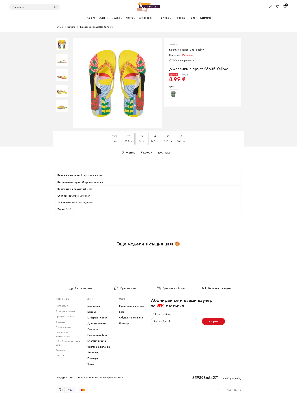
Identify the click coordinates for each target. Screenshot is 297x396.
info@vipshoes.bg (232, 378)
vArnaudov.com (234, 389)
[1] (55, 7)
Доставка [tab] (164, 152)
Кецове (91, 312)
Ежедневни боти (97, 335)
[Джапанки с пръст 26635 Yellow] (117, 83)
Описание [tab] (128, 152)
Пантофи (164, 18)
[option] (62, 45)
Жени (102, 18)
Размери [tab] (146, 152)
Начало (91, 18)
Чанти (129, 18)
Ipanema (71, 26)
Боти (122, 312)
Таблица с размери (183, 60)
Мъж (167, 314)
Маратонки (94, 306)
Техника (180, 18)
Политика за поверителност (63, 334)
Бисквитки (61, 350)
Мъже (116, 18)
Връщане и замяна (65, 311)
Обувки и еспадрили (131, 317)
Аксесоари (145, 18)
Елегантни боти (96, 341)
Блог (193, 18)
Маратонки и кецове (131, 306)
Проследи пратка (65, 316)
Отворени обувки (97, 317)
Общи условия (63, 327)
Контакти (205, 18)
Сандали (92, 329)
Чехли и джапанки (98, 347)
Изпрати (213, 321)
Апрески (92, 352)
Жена (157, 314)
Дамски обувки (96, 323)
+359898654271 (204, 377)
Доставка (60, 322)
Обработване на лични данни (68, 343)
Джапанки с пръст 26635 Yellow (96, 26)
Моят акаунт (62, 305)
